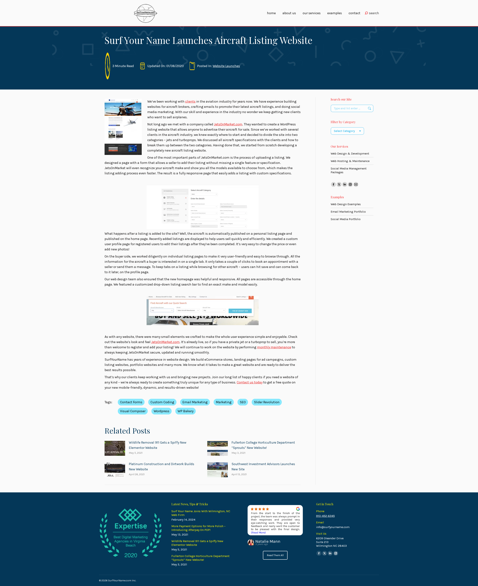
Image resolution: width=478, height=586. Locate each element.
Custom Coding (162, 402)
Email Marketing (195, 402)
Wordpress (161, 411)
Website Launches (226, 66)
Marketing (224, 402)
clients (190, 101)
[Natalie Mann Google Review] (274, 525)
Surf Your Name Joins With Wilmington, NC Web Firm (200, 513)
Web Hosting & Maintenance (350, 161)
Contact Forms (131, 402)
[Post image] (115, 448)
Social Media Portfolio (346, 219)
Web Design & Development (350, 153)
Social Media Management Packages (349, 170)
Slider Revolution (267, 402)
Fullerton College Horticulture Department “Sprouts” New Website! (263, 445)
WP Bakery (185, 411)
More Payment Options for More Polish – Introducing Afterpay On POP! (198, 528)
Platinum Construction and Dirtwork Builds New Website (161, 466)
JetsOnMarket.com (228, 124)
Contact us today (250, 382)
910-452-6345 (325, 516)
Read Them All (275, 555)
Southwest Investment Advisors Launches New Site (263, 466)
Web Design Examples (346, 204)
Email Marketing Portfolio (348, 211)
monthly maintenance (274, 347)
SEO (243, 402)
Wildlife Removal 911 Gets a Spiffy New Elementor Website (157, 445)
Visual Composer (132, 411)
